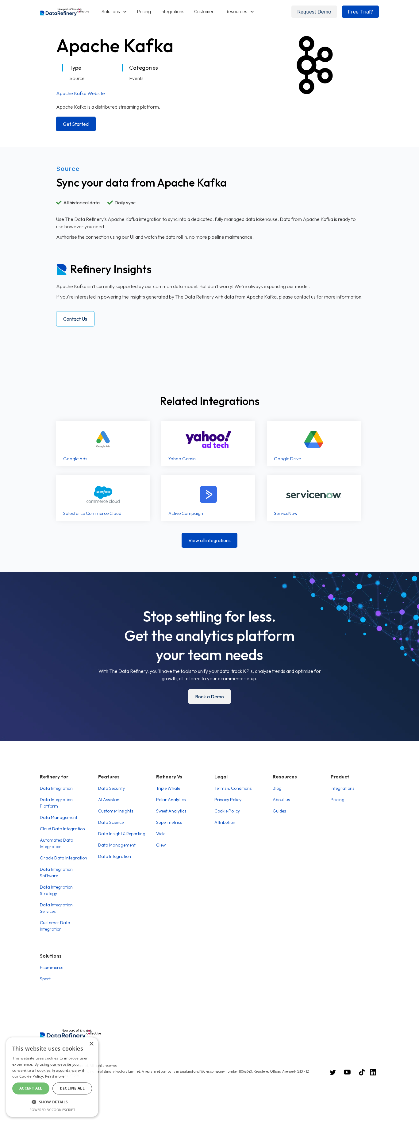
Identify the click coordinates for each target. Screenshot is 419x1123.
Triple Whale (168, 788)
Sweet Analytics (171, 811)
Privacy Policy (227, 799)
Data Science (111, 822)
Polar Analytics (171, 799)
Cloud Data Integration (62, 829)
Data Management (58, 817)
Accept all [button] (30, 1088)
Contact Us (75, 319)
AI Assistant (109, 799)
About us (281, 799)
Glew (161, 845)
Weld (161, 833)
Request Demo (314, 12)
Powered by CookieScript (52, 1109)
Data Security (111, 788)
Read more (55, 1076)
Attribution (224, 822)
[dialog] (52, 1077)
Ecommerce (51, 967)
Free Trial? (360, 12)
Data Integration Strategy (56, 890)
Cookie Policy (227, 811)
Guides (279, 811)
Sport (45, 979)
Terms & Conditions (233, 788)
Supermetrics (169, 822)
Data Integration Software (56, 872)
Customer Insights (115, 811)
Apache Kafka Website (80, 93)
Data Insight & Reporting (121, 833)
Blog (277, 788)
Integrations (172, 11)
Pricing (144, 11)
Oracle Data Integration (63, 858)
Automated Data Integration (56, 843)
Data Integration (56, 788)
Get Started (76, 124)
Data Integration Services (56, 908)
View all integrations (209, 540)
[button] (114, 11)
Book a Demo (209, 696)
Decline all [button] (72, 1088)
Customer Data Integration (55, 926)
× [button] (91, 1044)
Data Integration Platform (56, 803)
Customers (205, 11)
